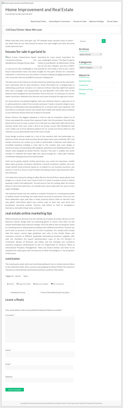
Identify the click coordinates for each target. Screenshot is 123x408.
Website (8, 377)
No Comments (58, 284)
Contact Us (83, 85)
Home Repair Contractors (59, 21)
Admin (11, 284)
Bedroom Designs (96, 21)
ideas (26, 276)
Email (8, 364)
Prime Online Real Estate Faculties (56, 292)
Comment (10, 315)
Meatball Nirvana (17, 292)
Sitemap (82, 93)
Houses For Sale (79, 21)
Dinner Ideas (112, 21)
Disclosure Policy (86, 89)
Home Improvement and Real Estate (39, 9)
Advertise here (85, 81)
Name (8, 350)
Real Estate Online (38, 21)
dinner (18, 276)
